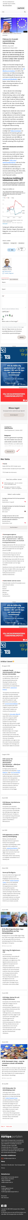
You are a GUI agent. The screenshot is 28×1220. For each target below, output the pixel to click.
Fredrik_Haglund (9, 273)
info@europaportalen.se (10, 1158)
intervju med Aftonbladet (10, 79)
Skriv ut (21, 249)
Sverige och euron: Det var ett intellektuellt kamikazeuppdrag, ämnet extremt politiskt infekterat (13, 517)
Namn (4, 282)
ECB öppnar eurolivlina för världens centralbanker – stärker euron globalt (13, 487)
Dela (12, 250)
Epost (3, 289)
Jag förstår (21, 8)
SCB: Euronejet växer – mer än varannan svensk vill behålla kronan (13, 483)
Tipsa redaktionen (14, 279)
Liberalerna (21, 243)
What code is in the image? (10, 321)
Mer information (7, 5)
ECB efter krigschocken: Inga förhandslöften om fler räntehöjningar (12, 931)
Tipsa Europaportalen (20, 1165)
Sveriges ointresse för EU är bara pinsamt (13, 498)
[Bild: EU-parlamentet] (14, 919)
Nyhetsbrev (4, 1165)
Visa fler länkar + (14, 527)
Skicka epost (8, 271)
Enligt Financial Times (12, 1098)
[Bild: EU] (14, 1051)
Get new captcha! (2, 319)
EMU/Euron (6, 243)
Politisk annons (23, 387)
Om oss (3, 1168)
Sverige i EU (13, 243)
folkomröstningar (16, 131)
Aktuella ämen (10, 1165)
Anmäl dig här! (14, 415)
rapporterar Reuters (12, 848)
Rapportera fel (5, 279)
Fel (3, 296)
